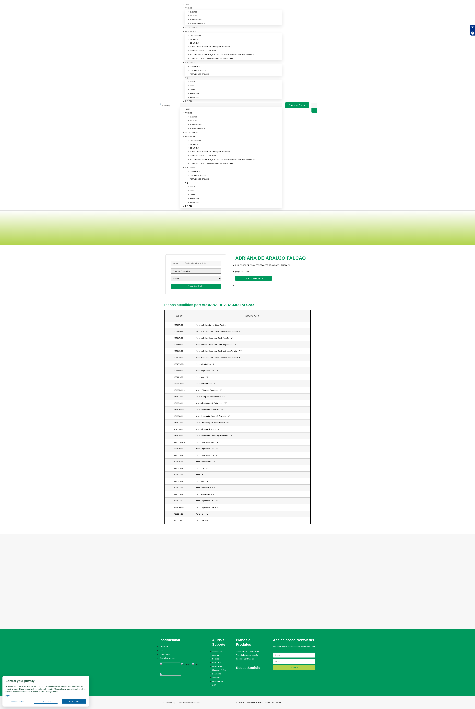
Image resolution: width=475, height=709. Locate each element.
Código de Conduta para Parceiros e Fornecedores (211, 58)
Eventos (193, 12)
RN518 (192, 90)
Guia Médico (195, 66)
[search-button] (314, 110)
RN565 (192, 86)
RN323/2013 (194, 93)
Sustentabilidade (197, 23)
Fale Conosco (196, 35)
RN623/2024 (194, 97)
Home (187, 4)
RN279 (192, 82)
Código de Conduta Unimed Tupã (203, 51)
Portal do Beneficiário (199, 74)
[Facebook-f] (237, 674)
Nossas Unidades (192, 27)
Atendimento (190, 31)
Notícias (193, 16)
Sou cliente (190, 62)
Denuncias (194, 43)
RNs (186, 78)
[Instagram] (241, 674)
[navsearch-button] (313, 100)
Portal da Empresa (198, 70)
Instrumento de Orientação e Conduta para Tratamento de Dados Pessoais (222, 54)
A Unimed (188, 8)
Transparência (196, 20)
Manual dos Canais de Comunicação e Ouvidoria (210, 47)
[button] (231, 105)
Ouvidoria (194, 39)
